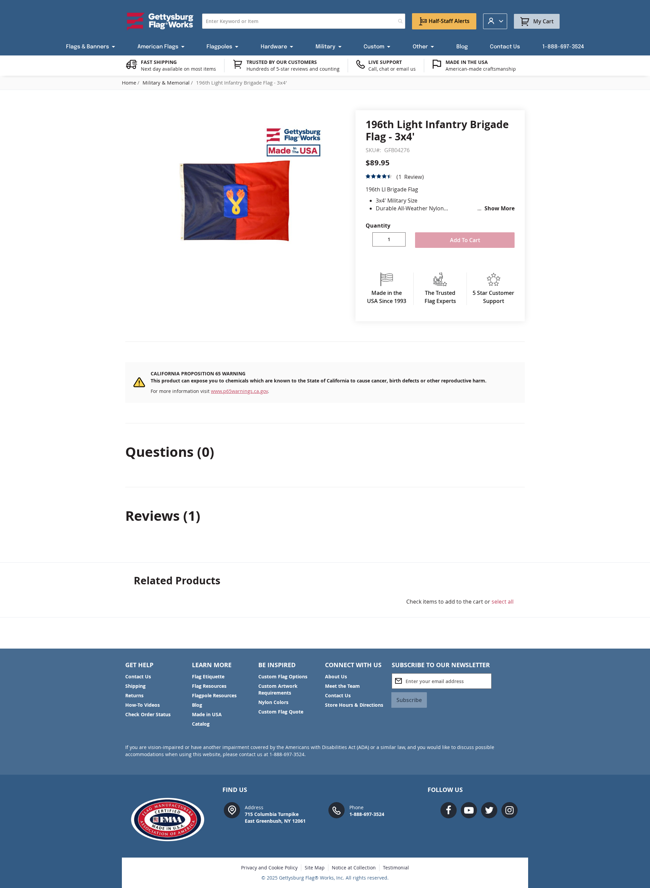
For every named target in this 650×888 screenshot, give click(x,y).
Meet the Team (342, 686)
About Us (336, 676)
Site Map (315, 867)
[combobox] (303, 21)
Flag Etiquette (208, 676)
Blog (197, 705)
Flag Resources (209, 686)
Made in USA (207, 714)
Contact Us (138, 676)
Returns (134, 695)
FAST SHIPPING (159, 62)
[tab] (325, 452)
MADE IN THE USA (467, 62)
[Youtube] (468, 810)
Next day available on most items (178, 69)
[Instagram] (509, 810)
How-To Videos (142, 705)
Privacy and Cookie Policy (269, 867)
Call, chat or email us (392, 69)
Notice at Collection (354, 867)
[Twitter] (489, 810)
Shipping (135, 686)
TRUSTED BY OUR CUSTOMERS (281, 62)
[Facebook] (448, 810)
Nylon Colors (273, 702)
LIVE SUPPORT (385, 62)
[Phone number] (336, 810)
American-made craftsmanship (481, 69)
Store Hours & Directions (354, 705)
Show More (499, 208)
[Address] (231, 810)
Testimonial (396, 867)
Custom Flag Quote (280, 711)
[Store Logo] (160, 21)
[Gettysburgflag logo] (171, 819)
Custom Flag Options (282, 676)
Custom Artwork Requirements (278, 689)
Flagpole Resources (214, 695)
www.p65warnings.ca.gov (239, 391)
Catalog (201, 724)
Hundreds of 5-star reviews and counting (293, 69)
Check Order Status (148, 714)
